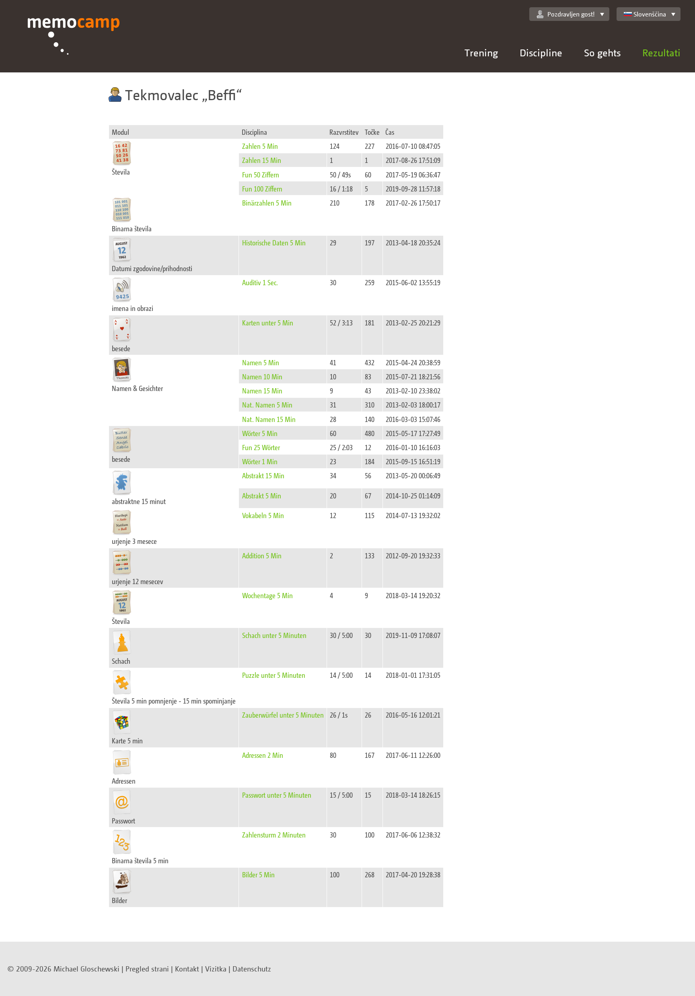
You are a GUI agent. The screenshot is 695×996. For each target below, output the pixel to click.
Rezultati (661, 52)
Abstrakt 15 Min (263, 475)
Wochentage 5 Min (267, 595)
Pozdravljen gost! (571, 14)
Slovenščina (649, 14)
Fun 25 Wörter (261, 447)
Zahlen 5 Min (260, 145)
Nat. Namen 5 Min (267, 404)
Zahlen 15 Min (261, 160)
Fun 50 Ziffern (260, 174)
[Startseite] (74, 45)
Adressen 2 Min (262, 754)
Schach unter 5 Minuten (274, 635)
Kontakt (187, 968)
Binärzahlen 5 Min (267, 202)
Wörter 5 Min (260, 433)
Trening (481, 52)
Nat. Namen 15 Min (269, 419)
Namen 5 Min (260, 362)
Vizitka (215, 968)
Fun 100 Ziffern (262, 188)
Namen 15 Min (262, 390)
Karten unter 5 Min (267, 322)
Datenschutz (251, 968)
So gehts (602, 52)
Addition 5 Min (262, 555)
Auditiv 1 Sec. (260, 282)
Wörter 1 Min (260, 461)
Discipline (541, 52)
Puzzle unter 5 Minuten (273, 674)
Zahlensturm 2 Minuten (274, 834)
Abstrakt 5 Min (261, 495)
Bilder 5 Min (258, 874)
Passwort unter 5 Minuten (276, 794)
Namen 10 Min (262, 376)
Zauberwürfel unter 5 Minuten (283, 714)
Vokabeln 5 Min (263, 515)
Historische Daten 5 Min (274, 242)
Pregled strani (147, 968)
